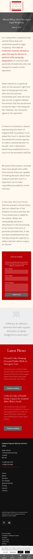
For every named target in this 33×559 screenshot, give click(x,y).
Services (5, 478)
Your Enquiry (9, 283)
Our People (6, 481)
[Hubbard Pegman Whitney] (16, 6)
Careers (4, 488)
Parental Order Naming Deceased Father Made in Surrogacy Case (15, 361)
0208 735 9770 (20, 265)
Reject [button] (27, 552)
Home (4, 473)
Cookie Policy (5, 541)
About (4, 476)
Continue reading (13, 388)
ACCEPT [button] (20, 552)
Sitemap (4, 543)
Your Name (8, 269)
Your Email (8, 276)
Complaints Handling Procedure (10, 535)
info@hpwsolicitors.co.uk (10, 467)
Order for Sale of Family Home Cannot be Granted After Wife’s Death (16, 398)
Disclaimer (4, 537)
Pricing (4, 486)
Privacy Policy (5, 539)
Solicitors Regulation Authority (17, 514)
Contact (4, 490)
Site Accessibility (6, 533)
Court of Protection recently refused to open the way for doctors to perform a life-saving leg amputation (15, 54)
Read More (13, 552)
